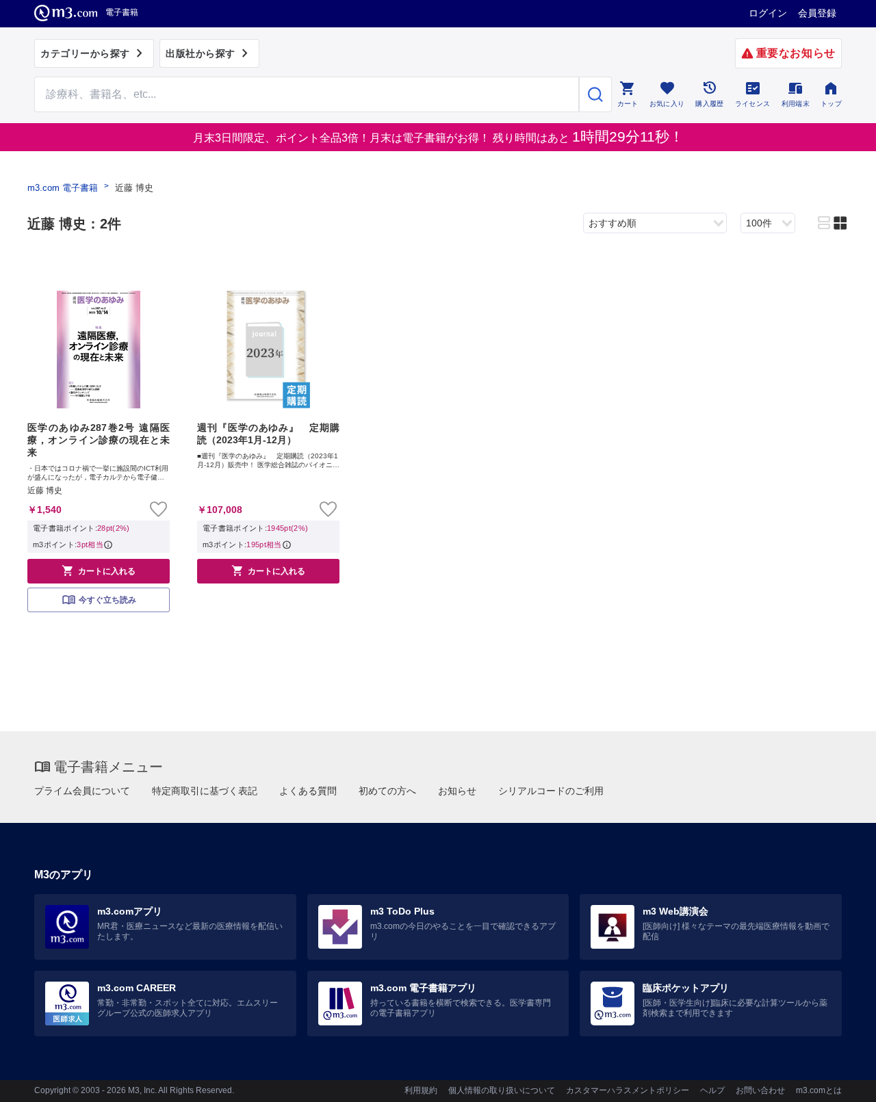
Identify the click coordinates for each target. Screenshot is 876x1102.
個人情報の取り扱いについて (501, 1090)
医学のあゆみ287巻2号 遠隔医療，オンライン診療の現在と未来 (98, 440)
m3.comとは (819, 1090)
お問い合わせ (760, 1090)
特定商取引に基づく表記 (204, 791)
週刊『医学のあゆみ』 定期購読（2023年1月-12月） (268, 433)
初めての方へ (387, 791)
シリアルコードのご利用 (551, 791)
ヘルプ (712, 1090)
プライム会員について (82, 791)
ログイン (768, 13)
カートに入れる (99, 570)
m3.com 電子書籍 (62, 187)
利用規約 (420, 1090)
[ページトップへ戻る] (837, 1079)
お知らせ (457, 791)
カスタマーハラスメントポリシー (627, 1090)
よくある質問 (308, 791)
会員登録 (817, 13)
